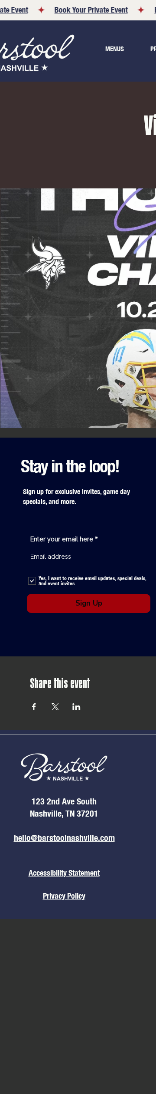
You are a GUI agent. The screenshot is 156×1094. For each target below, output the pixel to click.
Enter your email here (61, 539)
